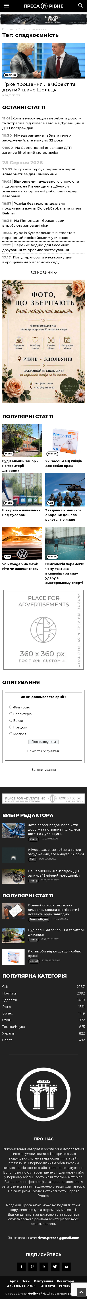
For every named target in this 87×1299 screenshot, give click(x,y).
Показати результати (43, 751)
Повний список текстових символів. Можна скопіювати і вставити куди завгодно (53, 909)
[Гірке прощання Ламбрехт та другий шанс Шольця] (43, 61)
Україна (8, 1033)
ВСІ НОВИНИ (42, 273)
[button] (81, 6)
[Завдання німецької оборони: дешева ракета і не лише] (65, 489)
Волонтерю (22, 714)
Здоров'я (9, 1000)
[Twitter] (55, 1267)
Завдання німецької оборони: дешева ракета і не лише (63, 515)
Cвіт (5, 987)
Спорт (7, 1040)
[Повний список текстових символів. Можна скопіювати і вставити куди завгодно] (13, 911)
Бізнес (7, 1013)
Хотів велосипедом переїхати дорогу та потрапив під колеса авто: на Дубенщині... (54, 829)
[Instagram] (32, 1267)
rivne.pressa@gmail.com (58, 1238)
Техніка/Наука (13, 1027)
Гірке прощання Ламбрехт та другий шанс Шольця (39, 87)
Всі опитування (43, 770)
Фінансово (21, 707)
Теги (22, 29)
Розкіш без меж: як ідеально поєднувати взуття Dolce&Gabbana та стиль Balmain (41, 208)
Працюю (20, 727)
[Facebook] (21, 1267)
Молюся (19, 734)
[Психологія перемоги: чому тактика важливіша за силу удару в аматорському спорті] (65, 543)
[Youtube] (66, 1267)
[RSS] (43, 1267)
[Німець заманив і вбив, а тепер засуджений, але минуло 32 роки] (13, 855)
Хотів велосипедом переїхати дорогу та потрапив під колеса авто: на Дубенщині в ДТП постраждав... (43, 123)
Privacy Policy (69, 1285)
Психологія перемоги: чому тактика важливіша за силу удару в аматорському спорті (64, 573)
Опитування (43, 1281)
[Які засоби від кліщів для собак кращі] (65, 440)
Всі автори (65, 1281)
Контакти (47, 1285)
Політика (9, 993)
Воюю (18, 721)
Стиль (6, 1020)
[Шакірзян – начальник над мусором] (22, 489)
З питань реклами (21, 1285)
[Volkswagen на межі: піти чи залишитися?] (22, 543)
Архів (14, 1281)
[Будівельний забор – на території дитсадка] (22, 440)
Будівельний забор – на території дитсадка (20, 465)
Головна (8, 29)
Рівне (6, 1007)
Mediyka (33, 1293)
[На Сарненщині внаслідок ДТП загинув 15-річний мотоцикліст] (13, 876)
